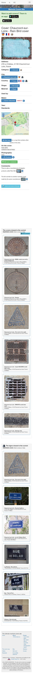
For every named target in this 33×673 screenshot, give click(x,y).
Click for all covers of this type (11, 186)
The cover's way (6, 649)
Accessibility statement (15, 653)
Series (25, 647)
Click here (7, 140)
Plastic (14, 89)
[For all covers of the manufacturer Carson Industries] (19, 100)
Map (14, 649)
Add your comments (10, 162)
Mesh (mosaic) (26, 233)
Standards (4, 653)
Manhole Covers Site (16, 9)
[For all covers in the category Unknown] (12, 34)
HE (14, 2)
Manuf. (25, 641)
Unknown (15, 70)
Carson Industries (9, 101)
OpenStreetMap (19, 134)
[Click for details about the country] (23, 80)
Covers (24, 635)
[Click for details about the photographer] (13, 157)
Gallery (4, 651)
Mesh (25, 638)
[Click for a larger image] (16, 48)
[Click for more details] (16, 246)
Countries (26, 642)
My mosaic (26, 639)
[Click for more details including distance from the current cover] (22, 171)
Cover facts (26, 637)
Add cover (15, 651)
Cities (25, 644)
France (14, 81)
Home (3, 2)
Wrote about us (16, 637)
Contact (25, 651)
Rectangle (15, 86)
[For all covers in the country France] (8, 34)
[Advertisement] (16, 207)
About (14, 635)
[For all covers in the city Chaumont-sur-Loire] (3, 34)
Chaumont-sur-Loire (10, 77)
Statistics (25, 649)
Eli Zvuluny (7, 157)
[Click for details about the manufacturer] (24, 100)
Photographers (27, 645)
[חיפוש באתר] (9, 2)
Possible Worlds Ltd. (15, 659)
